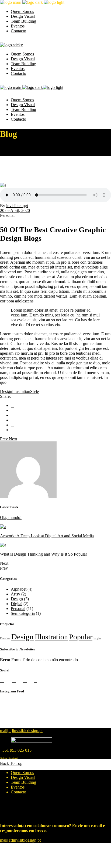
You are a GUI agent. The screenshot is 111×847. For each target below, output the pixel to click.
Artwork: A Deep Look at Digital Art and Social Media (47, 536)
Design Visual (23, 777)
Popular (80, 637)
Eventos (18, 787)
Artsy (15, 594)
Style (34, 391)
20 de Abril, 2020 (15, 210)
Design (6, 391)
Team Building (23, 782)
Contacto (18, 792)
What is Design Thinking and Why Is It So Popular (43, 554)
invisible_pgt (17, 205)
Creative (5, 638)
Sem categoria (23, 613)
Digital (16, 603)
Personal (7, 215)
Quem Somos (22, 772)
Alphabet (18, 589)
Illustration (21, 391)
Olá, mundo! (11, 517)
